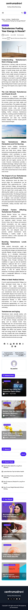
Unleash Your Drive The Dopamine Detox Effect (11, 390)
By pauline (6, 35)
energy (4, 38)
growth (13, 38)
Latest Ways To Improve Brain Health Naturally (13, 476)
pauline (15, 368)
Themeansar (14, 607)
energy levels (8, 38)
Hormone (18, 38)
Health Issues (7, 504)
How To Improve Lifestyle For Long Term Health (14, 482)
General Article (7, 545)
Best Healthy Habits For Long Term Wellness (13, 466)
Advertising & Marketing (9, 565)
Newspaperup (22, 605)
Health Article (5, 25)
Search (7, 449)
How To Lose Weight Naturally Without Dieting (14, 488)
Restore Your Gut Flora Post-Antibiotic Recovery (13, 412)
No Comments (20, 35)
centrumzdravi (14, 3)
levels (26, 38)
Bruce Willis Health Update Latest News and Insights (13, 434)
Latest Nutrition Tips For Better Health (14, 471)
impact (22, 38)
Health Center (7, 525)
